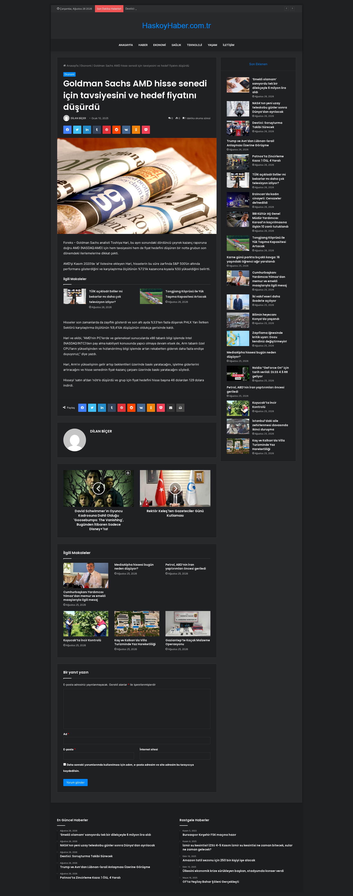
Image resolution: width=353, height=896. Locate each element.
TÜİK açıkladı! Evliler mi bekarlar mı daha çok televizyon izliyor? (106, 296)
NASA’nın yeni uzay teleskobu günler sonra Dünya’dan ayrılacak (269, 107)
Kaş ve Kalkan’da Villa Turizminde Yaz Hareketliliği (135, 642)
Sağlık (176, 45)
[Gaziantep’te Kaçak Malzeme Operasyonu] (187, 623)
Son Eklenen (258, 64)
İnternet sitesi (149, 749)
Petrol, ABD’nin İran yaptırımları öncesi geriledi (185, 567)
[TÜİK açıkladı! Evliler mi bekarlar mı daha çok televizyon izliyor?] (75, 296)
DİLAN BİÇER (78, 118)
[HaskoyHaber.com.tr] (176, 26)
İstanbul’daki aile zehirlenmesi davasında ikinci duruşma (270, 425)
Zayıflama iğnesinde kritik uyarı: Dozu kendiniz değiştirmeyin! (269, 337)
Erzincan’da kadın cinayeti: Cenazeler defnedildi (266, 198)
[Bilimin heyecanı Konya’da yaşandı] (238, 320)
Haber (143, 45)
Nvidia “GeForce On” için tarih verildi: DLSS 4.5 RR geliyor (270, 372)
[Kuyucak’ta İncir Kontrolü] (85, 623)
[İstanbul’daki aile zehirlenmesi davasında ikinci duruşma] (238, 426)
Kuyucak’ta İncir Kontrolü (82, 640)
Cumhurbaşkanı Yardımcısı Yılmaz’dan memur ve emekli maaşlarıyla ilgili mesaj (84, 596)
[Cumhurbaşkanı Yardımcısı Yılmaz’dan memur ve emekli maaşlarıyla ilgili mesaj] (85, 575)
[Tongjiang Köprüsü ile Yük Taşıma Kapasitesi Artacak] (151, 296)
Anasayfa (126, 45)
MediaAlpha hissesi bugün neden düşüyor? (134, 567)
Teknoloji (194, 45)
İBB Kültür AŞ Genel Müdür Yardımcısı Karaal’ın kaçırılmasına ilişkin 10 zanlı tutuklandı (270, 220)
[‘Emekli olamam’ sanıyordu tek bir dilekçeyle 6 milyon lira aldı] (238, 85)
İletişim (228, 45)
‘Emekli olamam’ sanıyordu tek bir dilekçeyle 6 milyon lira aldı (269, 85)
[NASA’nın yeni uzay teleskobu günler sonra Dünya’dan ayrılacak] (238, 108)
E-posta (69, 749)
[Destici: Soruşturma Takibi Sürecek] (238, 128)
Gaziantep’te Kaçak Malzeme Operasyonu (187, 642)
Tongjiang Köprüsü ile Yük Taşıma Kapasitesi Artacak (269, 242)
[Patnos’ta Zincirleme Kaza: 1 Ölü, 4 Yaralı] (238, 162)
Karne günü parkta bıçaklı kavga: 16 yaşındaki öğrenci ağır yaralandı (253, 259)
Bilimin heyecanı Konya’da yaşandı (265, 317)
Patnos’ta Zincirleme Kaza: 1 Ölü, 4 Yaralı (268, 158)
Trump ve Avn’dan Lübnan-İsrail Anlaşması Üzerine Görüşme (250, 143)
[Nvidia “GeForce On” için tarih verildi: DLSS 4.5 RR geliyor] (238, 373)
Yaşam (212, 45)
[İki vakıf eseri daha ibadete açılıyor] (238, 302)
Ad (66, 734)
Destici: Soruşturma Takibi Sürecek (147, 8)
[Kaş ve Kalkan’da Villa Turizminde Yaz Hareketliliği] (136, 623)
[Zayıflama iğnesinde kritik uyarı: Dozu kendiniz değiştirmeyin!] (238, 338)
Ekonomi (159, 45)
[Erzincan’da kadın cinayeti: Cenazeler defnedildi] (238, 199)
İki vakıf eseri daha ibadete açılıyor (266, 298)
